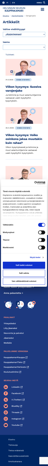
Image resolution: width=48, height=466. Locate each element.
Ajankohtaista (17, 16)
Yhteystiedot (10, 323)
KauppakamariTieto (13, 362)
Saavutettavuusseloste (18, 456)
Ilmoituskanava (15, 461)
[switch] (41, 232)
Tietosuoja (13, 445)
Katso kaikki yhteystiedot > (19, 287)
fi (7, 3)
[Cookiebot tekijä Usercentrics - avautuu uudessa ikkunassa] (34, 182)
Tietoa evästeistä (16, 450)
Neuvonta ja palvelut (14, 333)
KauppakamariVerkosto (15, 367)
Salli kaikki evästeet (24, 265)
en (13, 3)
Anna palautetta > (13, 293)
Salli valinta (24, 273)
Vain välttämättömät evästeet (24, 281)
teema (6, 42)
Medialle (8, 343)
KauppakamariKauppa (14, 357)
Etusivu (6, 16)
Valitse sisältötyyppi (14, 29)
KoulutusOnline (11, 372)
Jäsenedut (9, 338)
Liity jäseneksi (10, 328)
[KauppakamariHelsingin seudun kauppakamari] (14, 9)
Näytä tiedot (35, 257)
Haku (39, 3)
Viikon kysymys (23, 80)
